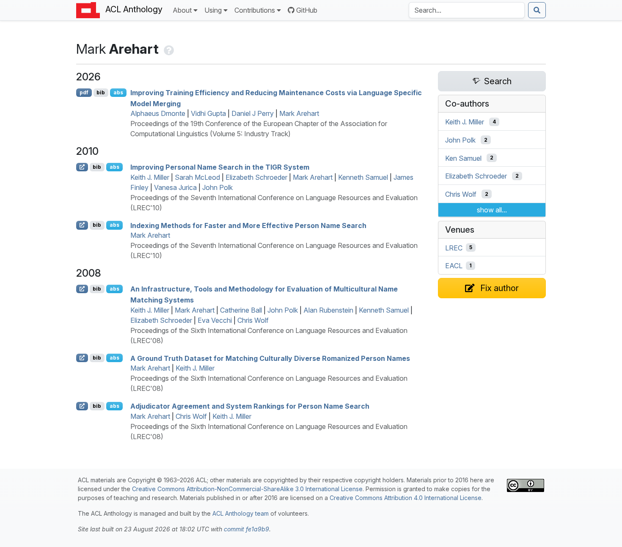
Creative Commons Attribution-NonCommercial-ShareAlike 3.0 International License (247, 488)
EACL (453, 265)
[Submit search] (537, 10)
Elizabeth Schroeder (256, 177)
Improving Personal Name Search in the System (219, 167)
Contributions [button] (254, 10)
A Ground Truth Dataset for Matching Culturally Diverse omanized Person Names (270, 358)
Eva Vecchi (215, 320)
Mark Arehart (299, 113)
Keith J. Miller (149, 177)
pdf (84, 92)
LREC (453, 247)
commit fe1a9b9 (246, 529)
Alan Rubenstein (328, 310)
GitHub (306, 10)
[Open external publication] (82, 167)
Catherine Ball (241, 310)
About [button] (182, 10)
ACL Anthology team (240, 513)
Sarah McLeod (197, 177)
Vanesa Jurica (175, 187)
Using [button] (213, 10)
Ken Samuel (463, 158)
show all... (492, 210)
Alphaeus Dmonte (157, 113)
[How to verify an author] (168, 49)
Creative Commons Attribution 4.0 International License (406, 497)
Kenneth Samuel (363, 177)
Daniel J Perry (252, 113)
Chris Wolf (253, 320)
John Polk (217, 187)
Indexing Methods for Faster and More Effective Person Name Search (248, 225)
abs (118, 92)
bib (100, 92)
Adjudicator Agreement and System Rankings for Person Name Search (249, 406)
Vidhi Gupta (208, 113)
